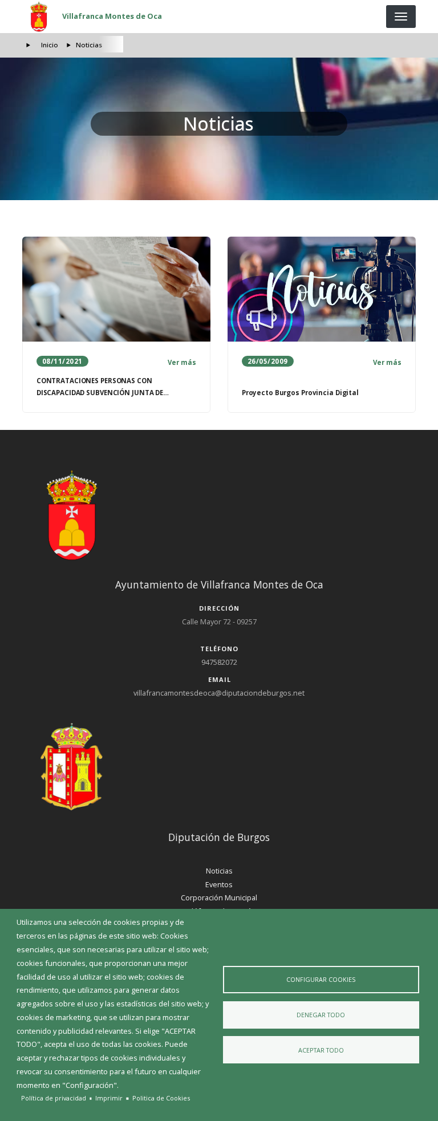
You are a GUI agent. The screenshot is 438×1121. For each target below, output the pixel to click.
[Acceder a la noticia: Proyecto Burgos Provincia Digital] (322, 289)
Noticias (219, 871)
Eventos (219, 884)
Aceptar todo (321, 1050)
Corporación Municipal (219, 897)
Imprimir (109, 1098)
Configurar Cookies (320, 979)
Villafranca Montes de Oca (112, 16)
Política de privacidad (53, 1098)
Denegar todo (321, 1014)
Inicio (49, 44)
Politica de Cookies (161, 1098)
